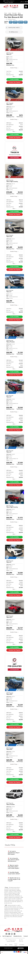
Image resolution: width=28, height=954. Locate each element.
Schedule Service (17, 936)
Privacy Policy (16, 945)
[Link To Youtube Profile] (18, 952)
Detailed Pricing (13, 67)
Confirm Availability (14, 79)
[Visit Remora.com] (21, 948)
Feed (25, 952)
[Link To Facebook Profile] (6, 933)
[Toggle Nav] (26, 6)
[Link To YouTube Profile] (12, 933)
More (14, 76)
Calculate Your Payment (14, 82)
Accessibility (21, 944)
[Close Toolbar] (2, 952)
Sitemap (10, 944)
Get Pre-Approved (7, 936)
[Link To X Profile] (9, 933)
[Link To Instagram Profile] (14, 933)
